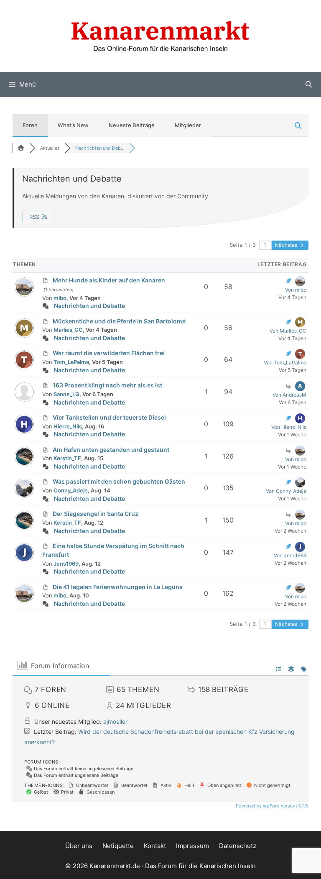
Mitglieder (188, 125)
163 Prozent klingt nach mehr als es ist (107, 385)
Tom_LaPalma (71, 362)
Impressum (192, 846)
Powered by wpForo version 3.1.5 (271, 806)
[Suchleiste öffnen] (308, 84)
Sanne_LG (66, 394)
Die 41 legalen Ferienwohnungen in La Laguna (118, 586)
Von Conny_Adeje (286, 491)
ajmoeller (115, 721)
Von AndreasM (289, 395)
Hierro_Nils (68, 426)
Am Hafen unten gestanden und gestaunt (111, 449)
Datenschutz (237, 846)
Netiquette (118, 846)
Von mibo (295, 290)
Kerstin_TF (67, 458)
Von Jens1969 (290, 555)
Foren (30, 125)
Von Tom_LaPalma (285, 362)
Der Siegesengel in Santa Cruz (95, 513)
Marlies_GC (68, 329)
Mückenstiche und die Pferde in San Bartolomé (119, 321)
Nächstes (286, 245)
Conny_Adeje (71, 490)
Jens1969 (66, 563)
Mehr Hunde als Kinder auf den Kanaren (109, 280)
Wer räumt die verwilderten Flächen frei (109, 352)
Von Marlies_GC (288, 331)
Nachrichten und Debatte (89, 305)
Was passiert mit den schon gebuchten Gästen (119, 481)
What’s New (73, 125)
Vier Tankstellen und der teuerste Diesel (109, 417)
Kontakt (155, 846)
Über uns (78, 846)
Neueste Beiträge (132, 125)
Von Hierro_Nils (288, 427)
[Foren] (21, 148)
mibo (60, 298)
